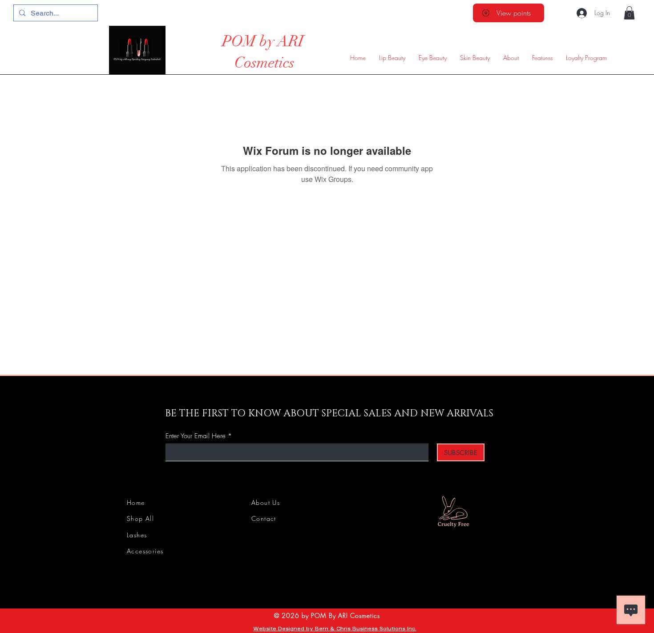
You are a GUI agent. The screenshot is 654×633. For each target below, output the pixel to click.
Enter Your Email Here (196, 436)
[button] (629, 13)
